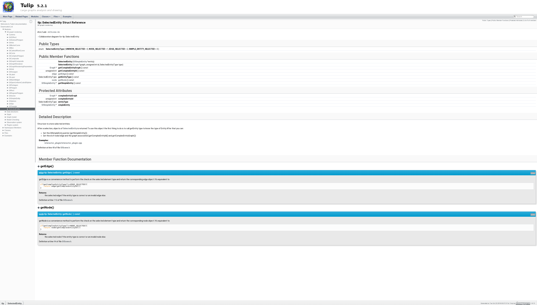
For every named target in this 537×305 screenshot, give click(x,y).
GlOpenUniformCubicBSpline (20, 83)
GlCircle (12, 53)
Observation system (14, 122)
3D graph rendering (14, 32)
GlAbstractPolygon (16, 40)
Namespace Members (12, 128)
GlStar (11, 104)
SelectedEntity (14, 109)
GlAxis (11, 43)
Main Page (7, 17)
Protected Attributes (516, 20)
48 (53, 147)
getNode (62, 80)
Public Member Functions (500, 20)
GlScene (12, 96)
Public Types (486, 20)
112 (55, 200)
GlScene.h (54, 32)
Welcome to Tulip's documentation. (14, 24)
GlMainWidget (14, 80)
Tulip (4, 21)
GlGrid (11, 69)
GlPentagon (13, 85)
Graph (76, 65)
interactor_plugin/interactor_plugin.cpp (63, 143)
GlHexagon (13, 72)
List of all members (530, 20)
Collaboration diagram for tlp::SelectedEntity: (59, 37)
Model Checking (13, 120)
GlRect (11, 91)
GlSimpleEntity (14, 98)
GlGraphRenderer (16, 64)
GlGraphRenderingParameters (20, 67)
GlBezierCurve (14, 45)
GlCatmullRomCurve (17, 51)
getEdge (62, 74)
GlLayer (12, 77)
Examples (67, 17)
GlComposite (14, 59)
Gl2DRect (12, 37)
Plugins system (12, 125)
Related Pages (22, 17)
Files (57, 17)
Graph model (12, 117)
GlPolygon (13, 88)
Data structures (12, 112)
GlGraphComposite (16, 61)
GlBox (11, 48)
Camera (12, 35)
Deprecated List (7, 27)
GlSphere (12, 101)
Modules (35, 17)
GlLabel (12, 75)
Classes (46, 17)
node (54, 80)
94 (55, 241)
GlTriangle (13, 106)
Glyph (9, 114)
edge (54, 74)
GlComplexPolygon (16, 56)
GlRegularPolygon (16, 93)
